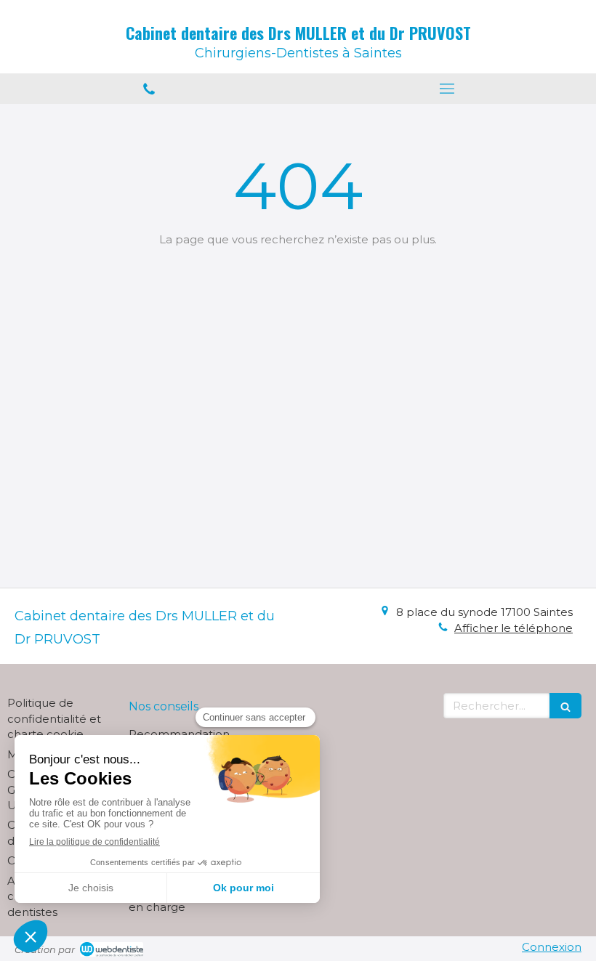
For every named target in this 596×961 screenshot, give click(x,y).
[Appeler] (149, 88)
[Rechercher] (565, 705)
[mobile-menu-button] (447, 88)
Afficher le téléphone (513, 628)
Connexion (551, 947)
